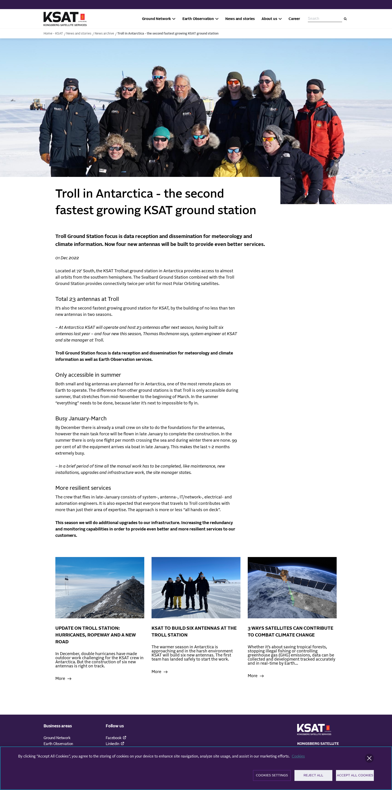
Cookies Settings (272, 775)
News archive (104, 33)
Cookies (298, 756)
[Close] (369, 758)
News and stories (78, 33)
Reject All (313, 775)
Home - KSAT (53, 33)
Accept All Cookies (355, 775)
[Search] (345, 19)
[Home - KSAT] (65, 19)
